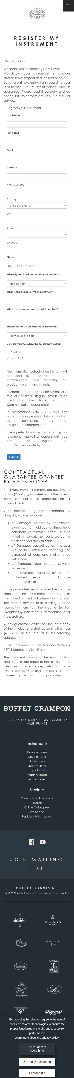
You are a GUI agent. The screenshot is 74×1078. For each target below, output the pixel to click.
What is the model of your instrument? (30, 291)
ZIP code (12, 242)
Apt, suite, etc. (15, 185)
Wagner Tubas (37, 775)
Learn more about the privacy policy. (37, 1037)
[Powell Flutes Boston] (20, 1012)
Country (11, 199)
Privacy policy (61, 893)
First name (13, 132)
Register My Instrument (37, 816)
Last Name (13, 115)
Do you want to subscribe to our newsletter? (34, 343)
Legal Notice (44, 893)
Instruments (37, 743)
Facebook (31, 842)
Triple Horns (37, 770)
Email (10, 150)
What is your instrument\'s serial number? (32, 309)
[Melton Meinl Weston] (53, 966)
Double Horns (37, 756)
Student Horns (37, 766)
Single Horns (37, 761)
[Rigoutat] (53, 1012)
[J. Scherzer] (20, 989)
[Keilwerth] (20, 966)
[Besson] (53, 920)
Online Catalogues (37, 807)
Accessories (37, 779)
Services (37, 790)
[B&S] (20, 943)
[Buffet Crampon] (20, 920)
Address (12, 167)
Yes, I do (15, 352)
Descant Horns (37, 752)
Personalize (37, 1073)
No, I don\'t (17, 358)
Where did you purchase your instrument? (33, 326)
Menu (68, 6)
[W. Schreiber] (53, 989)
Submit (13, 457)
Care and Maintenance (37, 798)
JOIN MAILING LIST (37, 863)
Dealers (37, 803)
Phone (11, 257)
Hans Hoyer (37, 15)
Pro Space (37, 812)
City (9, 213)
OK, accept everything (38, 1048)
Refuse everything (38, 1061)
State (10, 228)
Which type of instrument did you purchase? (34, 274)
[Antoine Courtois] (53, 943)
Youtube (43, 842)
